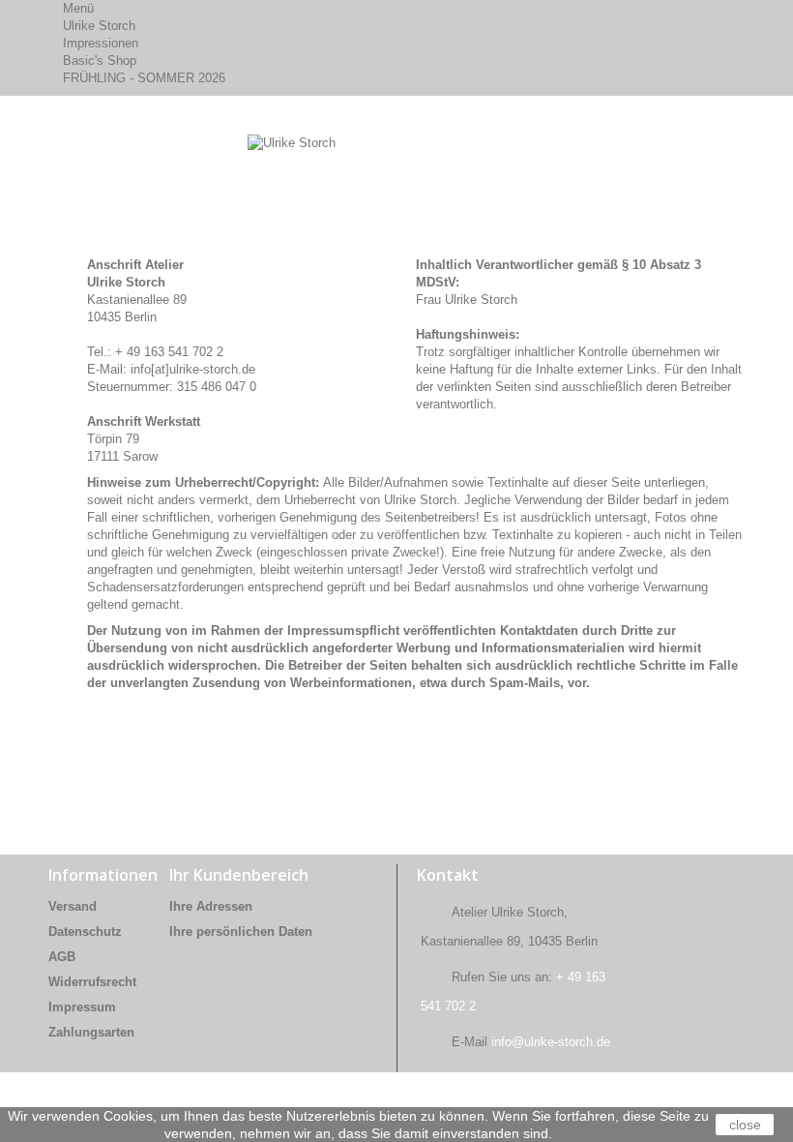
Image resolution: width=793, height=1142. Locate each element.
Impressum (82, 1007)
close (745, 1124)
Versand (72, 906)
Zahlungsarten (91, 1032)
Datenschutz (85, 931)
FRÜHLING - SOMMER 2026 (144, 78)
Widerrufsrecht (92, 982)
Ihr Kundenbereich (238, 875)
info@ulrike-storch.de (550, 1042)
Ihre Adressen (210, 906)
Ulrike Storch (99, 25)
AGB (61, 956)
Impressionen (100, 43)
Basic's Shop (99, 60)
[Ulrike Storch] (154, 168)
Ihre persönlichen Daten (240, 931)
